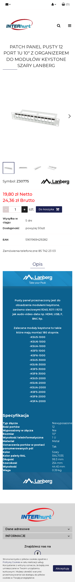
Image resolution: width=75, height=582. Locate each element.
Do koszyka (47, 209)
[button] (65, 4)
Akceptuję (62, 568)
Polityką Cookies (11, 562)
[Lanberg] (55, 181)
